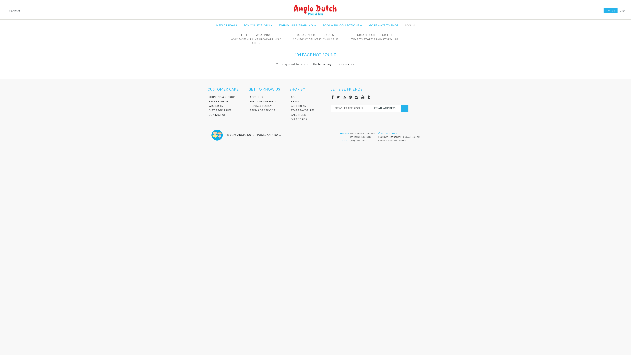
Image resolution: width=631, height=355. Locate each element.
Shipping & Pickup (222, 96)
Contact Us (217, 114)
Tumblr (596, 10)
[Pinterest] (350, 97)
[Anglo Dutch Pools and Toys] (315, 5)
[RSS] (344, 97)
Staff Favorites (303, 110)
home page (325, 64)
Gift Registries (220, 110)
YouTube (592, 10)
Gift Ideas (298, 105)
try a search (346, 64)
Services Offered (263, 101)
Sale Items (298, 114)
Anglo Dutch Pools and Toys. (259, 134)
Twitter (575, 10)
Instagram (587, 10)
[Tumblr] (369, 97)
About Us (256, 96)
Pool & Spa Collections (342, 25)
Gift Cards (299, 119)
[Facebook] (333, 97)
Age (293, 96)
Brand (295, 101)
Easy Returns (218, 101)
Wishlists (216, 105)
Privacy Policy (261, 105)
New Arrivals (226, 25)
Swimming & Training (297, 25)
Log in (410, 25)
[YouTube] (363, 97)
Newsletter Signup (349, 108)
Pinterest (583, 10)
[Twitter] (338, 97)
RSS (579, 10)
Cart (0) (610, 10)
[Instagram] (356, 97)
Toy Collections (258, 25)
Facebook (570, 10)
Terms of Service (262, 110)
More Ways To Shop (383, 25)
